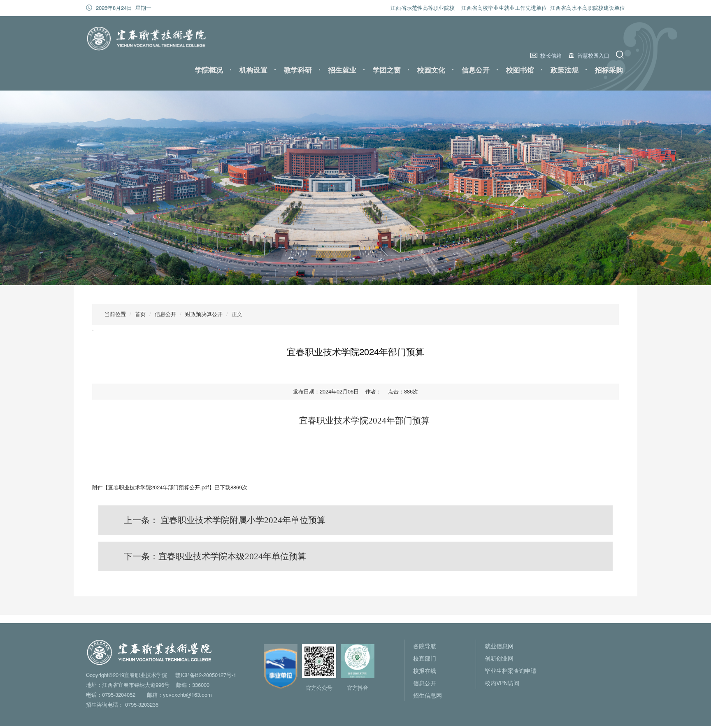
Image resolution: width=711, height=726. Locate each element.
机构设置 (253, 69)
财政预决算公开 (204, 314)
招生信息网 (427, 695)
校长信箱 (551, 55)
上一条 (224, 520)
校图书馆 (520, 69)
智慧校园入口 (593, 55)
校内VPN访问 (502, 683)
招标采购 (609, 69)
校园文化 (431, 69)
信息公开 (476, 69)
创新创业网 (499, 658)
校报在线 (424, 670)
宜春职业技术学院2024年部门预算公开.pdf (158, 487)
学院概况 (209, 69)
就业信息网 (499, 646)
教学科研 (298, 69)
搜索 (621, 54)
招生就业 (342, 69)
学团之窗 (387, 69)
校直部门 (424, 658)
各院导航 (424, 646)
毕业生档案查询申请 (511, 670)
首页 (140, 314)
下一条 (215, 556)
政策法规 (565, 69)
